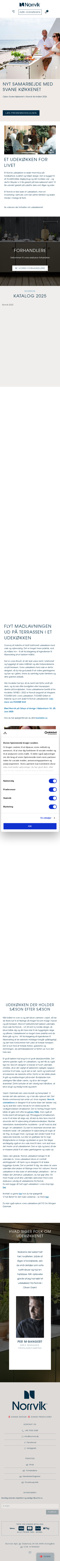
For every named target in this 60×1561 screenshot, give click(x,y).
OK (30, 826)
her (4, 1187)
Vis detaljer (45, 818)
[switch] (53, 789)
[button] (13, 12)
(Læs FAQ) (34, 1112)
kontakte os (41, 718)
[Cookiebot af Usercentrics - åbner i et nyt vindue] (44, 733)
